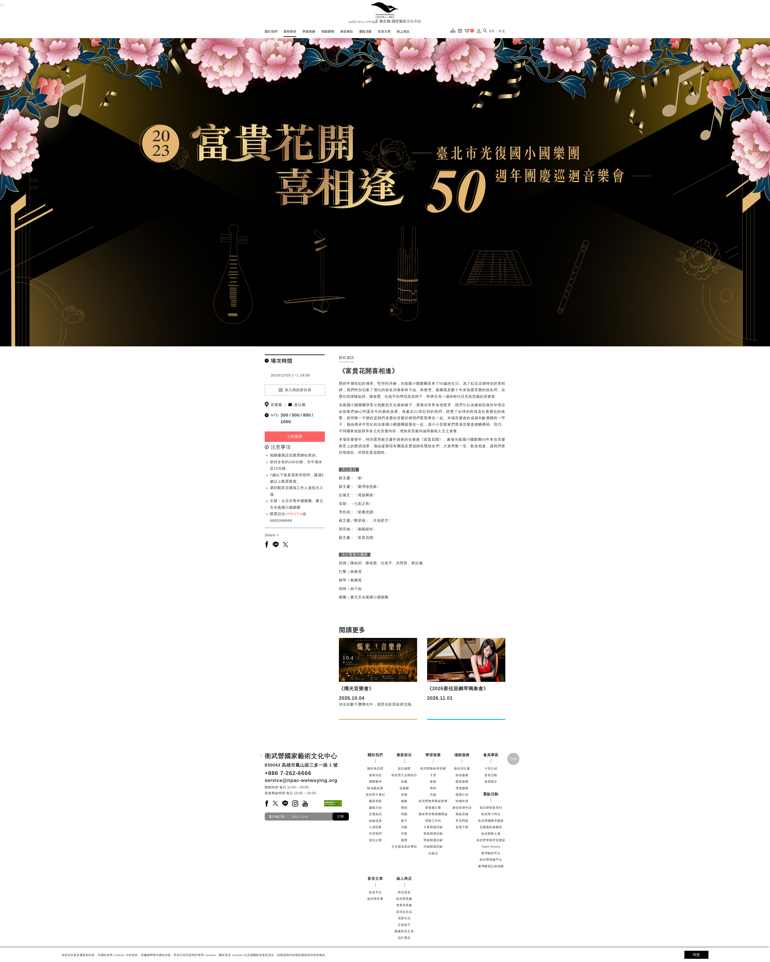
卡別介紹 (490, 768)
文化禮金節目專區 (404, 846)
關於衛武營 (375, 768)
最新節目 (290, 31)
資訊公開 (375, 840)
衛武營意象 (404, 898)
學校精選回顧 (433, 840)
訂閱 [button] (340, 816)
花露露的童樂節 (491, 827)
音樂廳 (276, 405)
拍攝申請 (462, 801)
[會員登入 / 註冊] (478, 32)
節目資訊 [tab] (346, 358)
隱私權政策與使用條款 (310, 955)
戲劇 (404, 801)
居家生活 (404, 918)
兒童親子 (404, 924)
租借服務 (462, 775)
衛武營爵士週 (490, 833)
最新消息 (375, 775)
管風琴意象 (404, 905)
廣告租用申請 (462, 807)
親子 (404, 820)
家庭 (433, 781)
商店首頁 (404, 892)
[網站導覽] (454, 30)
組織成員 (375, 820)
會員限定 (490, 781)
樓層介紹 (462, 794)
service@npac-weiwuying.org (301, 780)
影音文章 (384, 31)
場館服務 (327, 31)
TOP (513, 759)
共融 (433, 794)
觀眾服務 (462, 781)
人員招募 (375, 827)
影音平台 (375, 892)
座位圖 (300, 405)
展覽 (404, 840)
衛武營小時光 (490, 814)
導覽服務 (462, 788)
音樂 (404, 794)
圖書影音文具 (404, 931)
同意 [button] (696, 955)
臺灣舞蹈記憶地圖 (491, 866)
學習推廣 (308, 31)
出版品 (433, 853)
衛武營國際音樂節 (491, 820)
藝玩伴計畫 (462, 768)
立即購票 (294, 437)
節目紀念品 (404, 911)
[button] (484, 31)
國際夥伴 (375, 781)
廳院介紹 (375, 807)
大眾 (433, 775)
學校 (433, 788)
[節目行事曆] (461, 30)
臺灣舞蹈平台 (490, 853)
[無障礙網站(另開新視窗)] (333, 803)
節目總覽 (404, 768)
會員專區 (346, 31)
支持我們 (375, 833)
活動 (404, 827)
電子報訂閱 (277, 816)
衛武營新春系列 (491, 807)
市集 (404, 833)
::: (2, 5)
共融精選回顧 (433, 846)
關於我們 (271, 31)
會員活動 (490, 775)
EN (491, 31)
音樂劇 (404, 788)
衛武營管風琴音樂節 (490, 840)
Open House (491, 846)
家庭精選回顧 (433, 833)
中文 (501, 31)
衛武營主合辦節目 (404, 775)
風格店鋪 (462, 814)
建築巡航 (375, 801)
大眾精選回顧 (433, 827)
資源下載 (462, 827)
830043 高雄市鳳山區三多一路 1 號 (301, 765)
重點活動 (365, 31)
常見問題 (462, 820)
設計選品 (404, 937)
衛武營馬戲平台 (491, 859)
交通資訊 (375, 814)
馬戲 (404, 814)
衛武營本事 (375, 898)
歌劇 (404, 781)
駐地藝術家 (375, 788)
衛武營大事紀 (375, 794)
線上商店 (403, 31)
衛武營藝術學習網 (433, 768)
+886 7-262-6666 (288, 773)
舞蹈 (404, 807)
